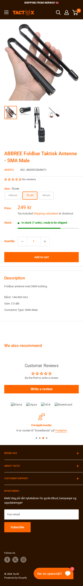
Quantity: (9, 241)
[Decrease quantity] (22, 241)
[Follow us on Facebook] (7, 560)
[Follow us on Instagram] (23, 560)
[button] (13, 179)
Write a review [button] (42, 389)
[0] (75, 12)
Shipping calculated (46, 213)
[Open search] (58, 12)
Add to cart (41, 257)
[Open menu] (6, 12)
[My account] (66, 12)
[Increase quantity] (44, 241)
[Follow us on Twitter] (15, 560)
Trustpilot (61, 430)
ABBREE (9, 169)
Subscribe (17, 527)
